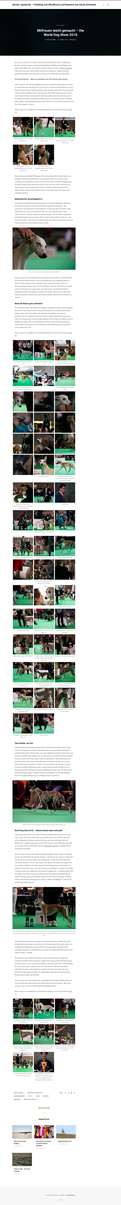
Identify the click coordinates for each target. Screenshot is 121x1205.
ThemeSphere (71, 1195)
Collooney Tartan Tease (34, 1092)
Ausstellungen (18, 1092)
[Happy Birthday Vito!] (66, 1131)
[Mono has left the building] (22, 1131)
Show (37, 1096)
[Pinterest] (6, 76)
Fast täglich (60, 25)
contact (69, 110)
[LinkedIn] (71, 1092)
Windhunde (17, 1099)
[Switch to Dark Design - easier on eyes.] (104, 4)
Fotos (30, 1096)
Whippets (46, 1096)
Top (61, 1200)
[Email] (6, 80)
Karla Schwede (51, 39)
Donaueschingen (66, 68)
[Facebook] (6, 67)
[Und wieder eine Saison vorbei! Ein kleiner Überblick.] (44, 1131)
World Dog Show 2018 (30, 1099)
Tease (63, 958)
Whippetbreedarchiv (51, 846)
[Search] (107, 4)
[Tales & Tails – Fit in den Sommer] (22, 1159)
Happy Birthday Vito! (64, 1141)
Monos (65, 182)
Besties (39, 90)
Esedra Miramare (19, 1096)
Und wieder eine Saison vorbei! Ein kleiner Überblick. (43, 1143)
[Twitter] (6, 71)
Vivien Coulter (47, 854)
